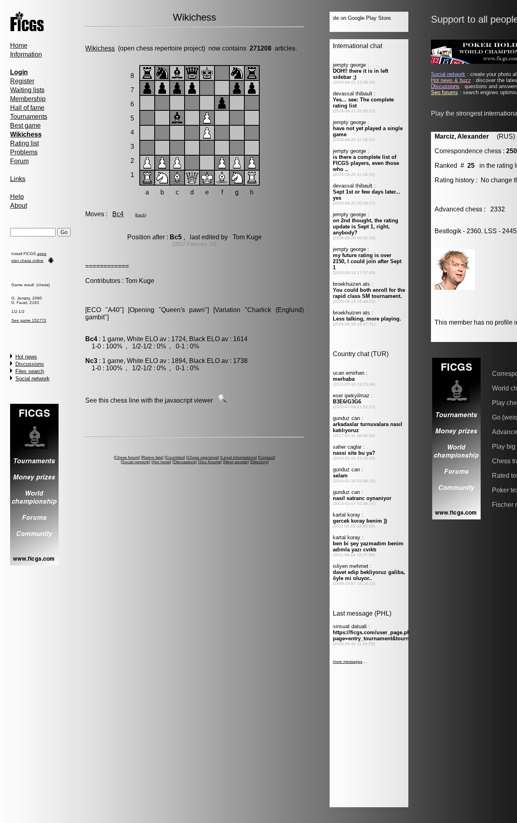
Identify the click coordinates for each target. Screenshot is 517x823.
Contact (266, 457)
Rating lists (152, 457)
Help (17, 196)
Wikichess (100, 48)
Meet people (236, 462)
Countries (175, 457)
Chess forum (127, 457)
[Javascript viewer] (222, 400)
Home (18, 45)
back (140, 215)
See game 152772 (28, 320)
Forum (19, 161)
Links (17, 178)
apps (41, 253)
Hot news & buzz (451, 80)
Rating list (24, 143)
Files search (29, 371)
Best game (25, 125)
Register (22, 81)
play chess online (27, 260)
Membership (28, 98)
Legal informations (238, 457)
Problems (24, 152)
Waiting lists (27, 90)
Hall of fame (27, 107)
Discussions (29, 364)
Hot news (26, 357)
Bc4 (118, 214)
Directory (259, 462)
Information (26, 54)
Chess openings (202, 457)
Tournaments (28, 116)
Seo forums (210, 462)
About (18, 205)
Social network (32, 379)
